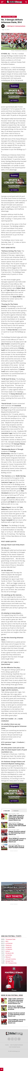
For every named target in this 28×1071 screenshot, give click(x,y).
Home (7, 1045)
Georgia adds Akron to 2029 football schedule (16, 846)
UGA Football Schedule (16, 1045)
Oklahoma (9, 945)
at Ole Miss (9, 955)
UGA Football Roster (14, 1047)
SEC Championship (11, 963)
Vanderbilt (9, 947)
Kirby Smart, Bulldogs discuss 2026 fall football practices (17, 825)
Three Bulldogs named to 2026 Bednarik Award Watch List (17, 840)
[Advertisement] (14, 8)
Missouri (8, 957)
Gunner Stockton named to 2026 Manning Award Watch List (17, 832)
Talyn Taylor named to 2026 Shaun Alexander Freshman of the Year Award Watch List (16, 817)
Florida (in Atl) (10, 953)
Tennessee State (10, 939)
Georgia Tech (9, 961)
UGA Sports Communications (16, 26)
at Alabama (9, 949)
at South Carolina (11, 959)
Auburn (8, 951)
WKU (7, 941)
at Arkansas (9, 943)
